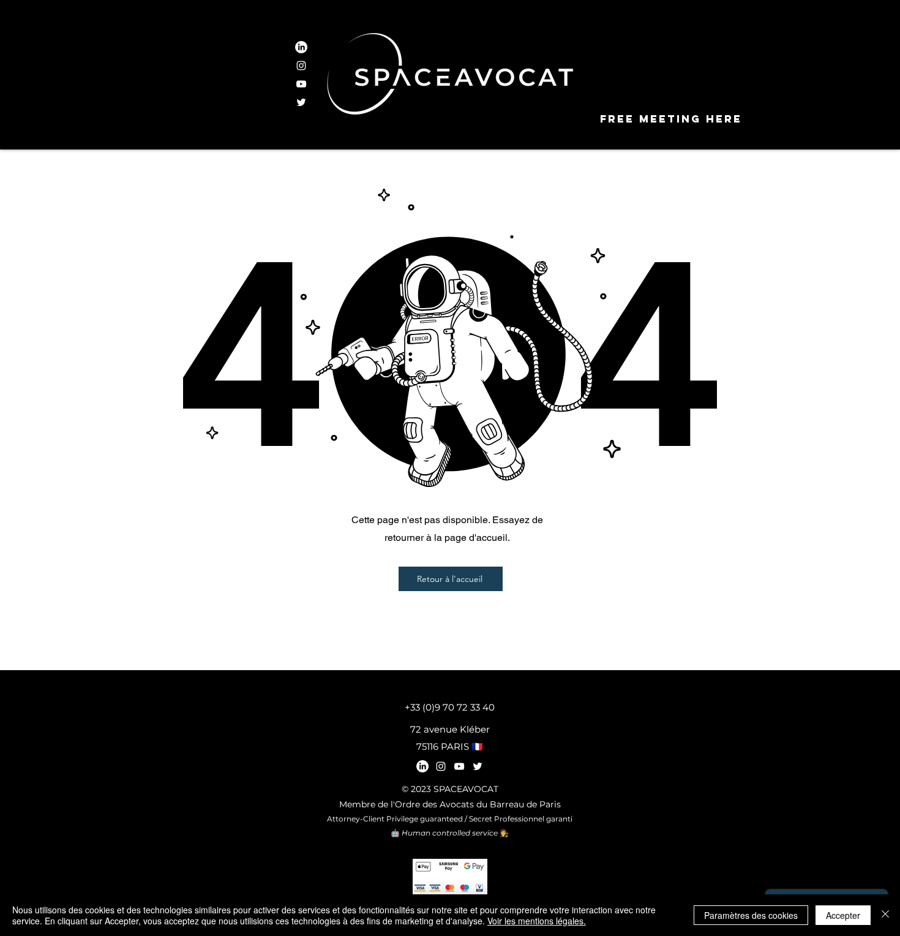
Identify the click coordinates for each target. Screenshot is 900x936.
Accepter (843, 915)
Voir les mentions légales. (536, 921)
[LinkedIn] (301, 47)
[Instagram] (301, 65)
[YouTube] (301, 84)
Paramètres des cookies (751, 915)
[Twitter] (301, 102)
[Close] (885, 915)
